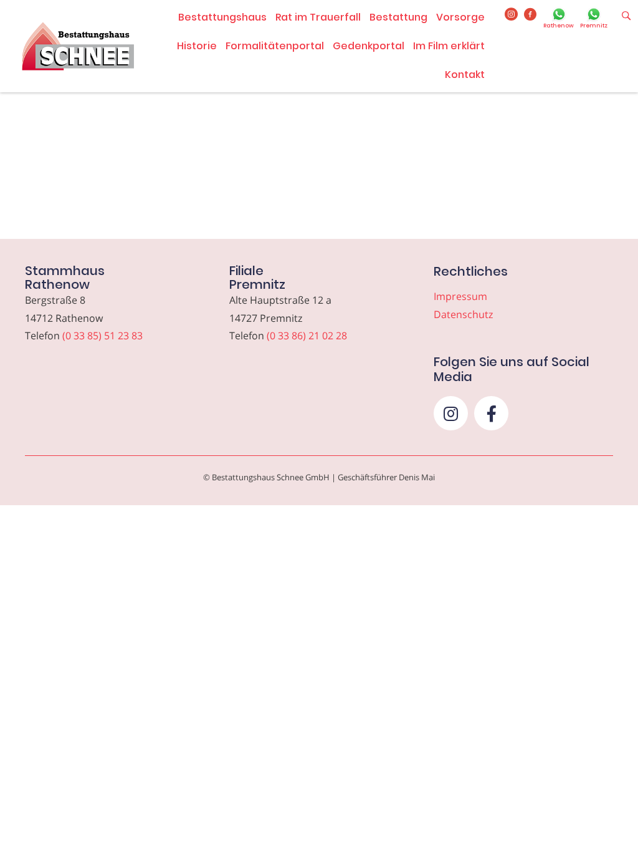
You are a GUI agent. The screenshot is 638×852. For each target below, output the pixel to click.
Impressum (460, 296)
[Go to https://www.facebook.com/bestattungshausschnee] (530, 15)
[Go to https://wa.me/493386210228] (593, 19)
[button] (451, 413)
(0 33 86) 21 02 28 (307, 335)
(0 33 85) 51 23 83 (102, 335)
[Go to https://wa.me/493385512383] (558, 19)
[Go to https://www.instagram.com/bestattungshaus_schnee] (511, 15)
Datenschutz (463, 314)
